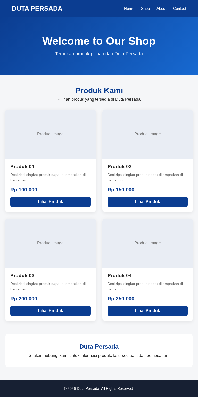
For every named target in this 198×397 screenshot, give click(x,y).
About (161, 8)
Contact (179, 8)
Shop (145, 8)
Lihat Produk (50, 201)
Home (129, 8)
